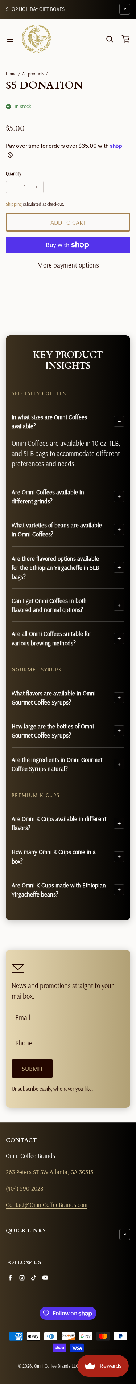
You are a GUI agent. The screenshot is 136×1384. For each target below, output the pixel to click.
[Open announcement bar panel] (124, 9)
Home (11, 74)
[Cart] (125, 39)
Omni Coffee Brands (52, 1366)
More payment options (68, 265)
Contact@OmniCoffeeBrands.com (46, 1204)
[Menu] (10, 39)
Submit (32, 1068)
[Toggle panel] (119, 421)
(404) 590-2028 (24, 1188)
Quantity (13, 173)
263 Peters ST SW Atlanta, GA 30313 (49, 1172)
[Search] (110, 39)
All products (33, 74)
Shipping (14, 204)
